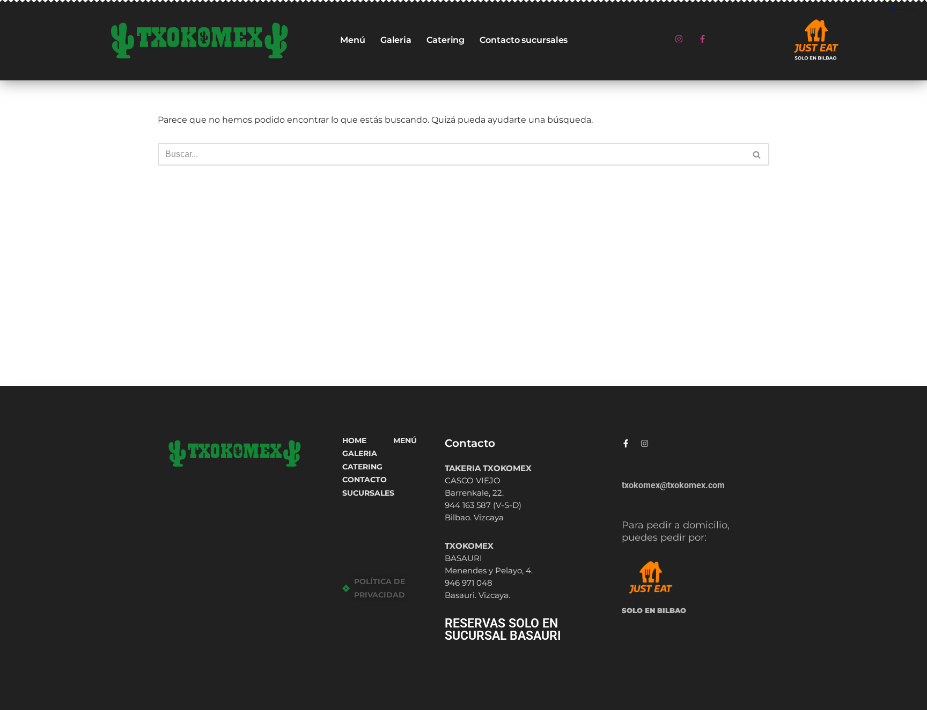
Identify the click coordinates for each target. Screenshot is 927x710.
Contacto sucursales (524, 40)
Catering (445, 40)
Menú (352, 40)
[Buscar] (757, 154)
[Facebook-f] (702, 39)
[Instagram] (679, 39)
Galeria (395, 40)
